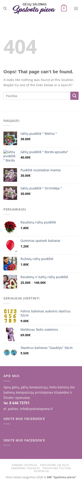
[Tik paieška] (5, 8)
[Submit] (74, 96)
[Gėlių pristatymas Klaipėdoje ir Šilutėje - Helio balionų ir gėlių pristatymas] (34, 8)
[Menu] (76, 8)
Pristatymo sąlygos (54, 465)
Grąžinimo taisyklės (25, 468)
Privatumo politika (57, 468)
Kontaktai (41, 471)
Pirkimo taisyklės (24, 465)
